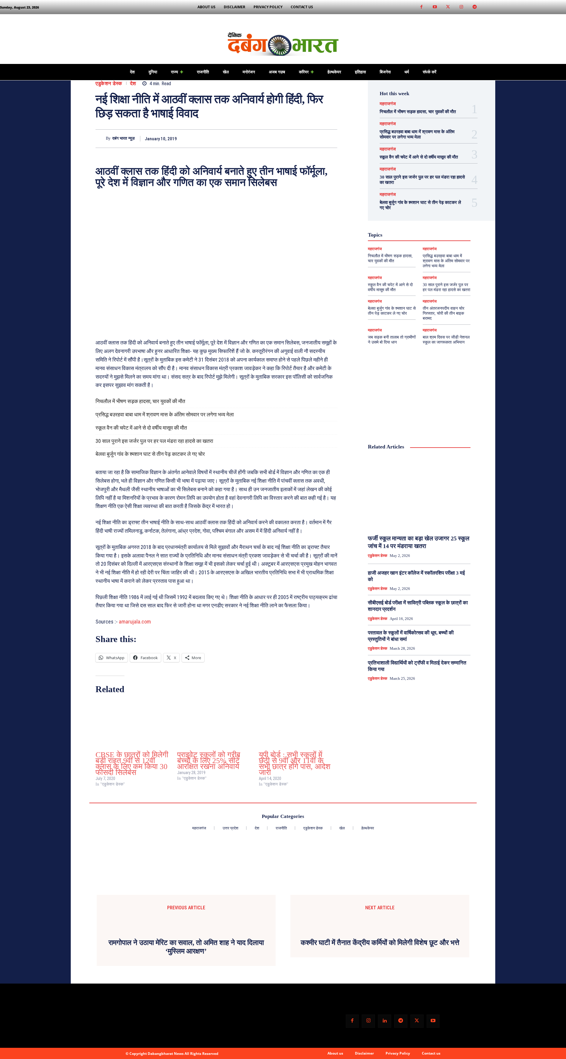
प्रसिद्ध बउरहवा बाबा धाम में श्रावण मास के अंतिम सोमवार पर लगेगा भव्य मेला (165, 414)
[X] (304, 138)
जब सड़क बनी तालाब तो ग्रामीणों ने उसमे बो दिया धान (392, 339)
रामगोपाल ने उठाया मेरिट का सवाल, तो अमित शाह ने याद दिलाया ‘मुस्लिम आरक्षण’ (186, 947)
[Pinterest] (318, 138)
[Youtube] (435, 7)
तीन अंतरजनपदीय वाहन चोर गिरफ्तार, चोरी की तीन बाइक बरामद (443, 313)
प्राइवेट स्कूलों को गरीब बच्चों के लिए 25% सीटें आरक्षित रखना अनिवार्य (208, 760)
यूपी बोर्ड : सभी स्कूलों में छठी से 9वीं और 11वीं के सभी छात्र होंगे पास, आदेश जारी (294, 763)
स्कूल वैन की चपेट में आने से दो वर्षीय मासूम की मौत (141, 428)
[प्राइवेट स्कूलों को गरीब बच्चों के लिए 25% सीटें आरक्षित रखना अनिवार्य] (215, 724)
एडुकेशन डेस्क (109, 83)
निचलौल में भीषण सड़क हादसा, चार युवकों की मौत (140, 401)
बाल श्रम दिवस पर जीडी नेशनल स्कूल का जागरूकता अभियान (446, 339)
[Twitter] (448, 7)
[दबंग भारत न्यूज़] (101, 138)
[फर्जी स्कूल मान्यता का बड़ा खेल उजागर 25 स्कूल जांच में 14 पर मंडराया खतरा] (419, 493)
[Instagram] (461, 7)
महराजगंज (388, 104)
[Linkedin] (384, 1021)
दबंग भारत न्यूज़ (123, 138)
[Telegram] (474, 7)
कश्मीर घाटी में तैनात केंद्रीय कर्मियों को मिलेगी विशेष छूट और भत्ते (380, 942)
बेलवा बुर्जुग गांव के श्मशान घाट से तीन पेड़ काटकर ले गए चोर (150, 454)
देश (133, 83)
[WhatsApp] (331, 138)
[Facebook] (421, 7)
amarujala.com (135, 621)
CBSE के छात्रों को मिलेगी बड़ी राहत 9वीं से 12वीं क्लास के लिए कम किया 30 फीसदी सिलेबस (132, 763)
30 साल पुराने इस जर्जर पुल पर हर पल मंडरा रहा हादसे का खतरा (154, 441)
